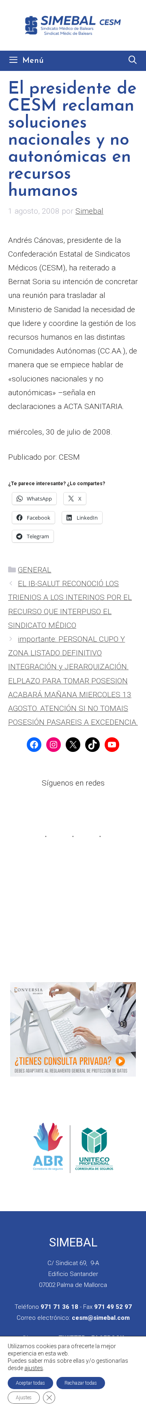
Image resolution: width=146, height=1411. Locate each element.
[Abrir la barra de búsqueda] (132, 61)
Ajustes (24, 1397)
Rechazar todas (80, 1383)
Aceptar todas (30, 1383)
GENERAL (34, 569)
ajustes (33, 1368)
